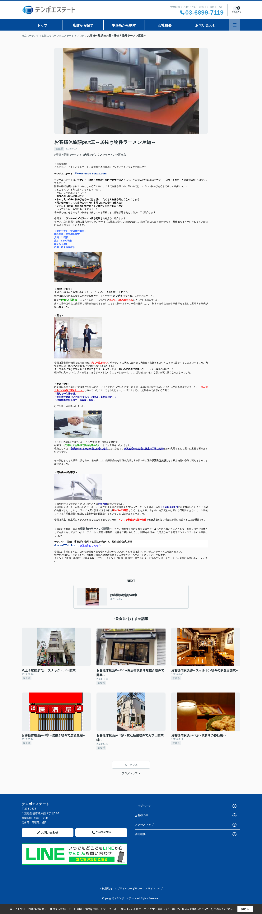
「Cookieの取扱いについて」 (195, 909)
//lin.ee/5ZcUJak (66, 545)
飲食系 (59, 148)
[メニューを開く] (234, 25)
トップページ (143, 805)
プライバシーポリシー (129, 888)
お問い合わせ (205, 25)
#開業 (65, 154)
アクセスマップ (144, 824)
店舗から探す (83, 25)
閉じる (245, 909)
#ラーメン (109, 154)
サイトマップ (155, 888)
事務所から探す (124, 25)
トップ (42, 25)
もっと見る (131, 764)
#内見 (86, 154)
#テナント (76, 154)
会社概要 (165, 25)
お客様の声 (141, 815)
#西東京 (121, 154)
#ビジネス (96, 154)
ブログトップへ (131, 773)
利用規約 (107, 888)
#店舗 (57, 154)
